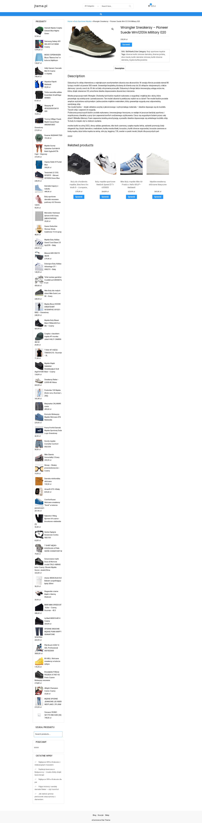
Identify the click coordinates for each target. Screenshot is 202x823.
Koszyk (100, 815)
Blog (94, 815)
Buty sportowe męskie (82, 21)
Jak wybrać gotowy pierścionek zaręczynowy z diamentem (45, 796)
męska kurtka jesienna (138, 60)
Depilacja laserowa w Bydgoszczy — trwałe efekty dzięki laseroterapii (48, 772)
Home (70, 21)
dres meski (126, 57)
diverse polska (159, 54)
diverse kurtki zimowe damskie (139, 54)
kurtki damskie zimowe (140, 57)
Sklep (107, 815)
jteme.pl (40, 6)
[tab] (120, 68)
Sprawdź (126, 45)
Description (119, 68)
